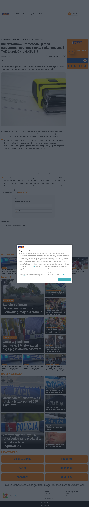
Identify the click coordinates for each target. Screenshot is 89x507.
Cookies (27, 275)
